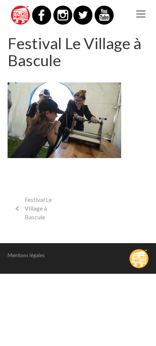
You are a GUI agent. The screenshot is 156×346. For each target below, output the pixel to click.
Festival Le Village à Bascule (38, 208)
